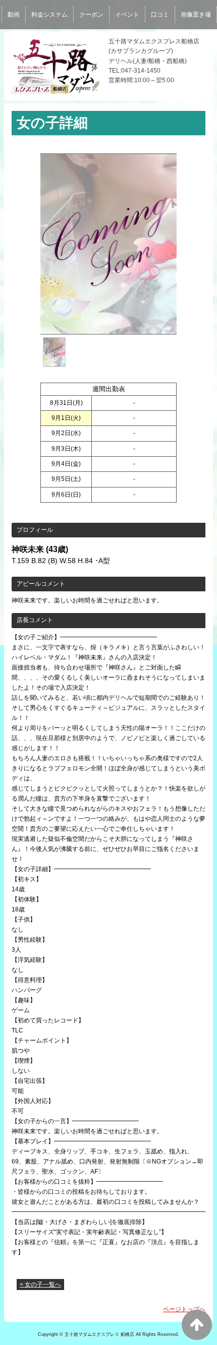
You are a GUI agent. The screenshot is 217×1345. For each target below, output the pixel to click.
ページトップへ (184, 1309)
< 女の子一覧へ (40, 1284)
